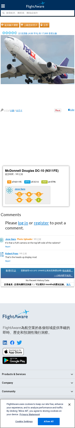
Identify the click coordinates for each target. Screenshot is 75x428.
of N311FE (15, 182)
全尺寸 (19, 110)
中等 (6, 110)
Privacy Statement (30, 414)
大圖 (12, 110)
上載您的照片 (31, 25)
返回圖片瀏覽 (11, 25)
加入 (68, 284)
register (41, 222)
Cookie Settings (24, 421)
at (48, 182)
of (32, 182)
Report (7, 247)
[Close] (69, 404)
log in (23, 222)
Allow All (49, 421)
